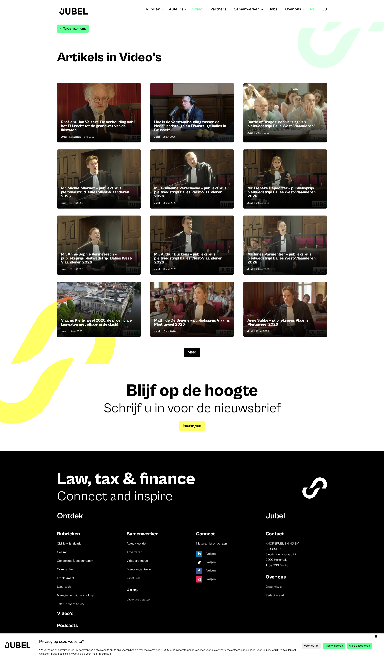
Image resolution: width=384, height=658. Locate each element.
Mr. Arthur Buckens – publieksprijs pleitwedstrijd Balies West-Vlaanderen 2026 (192, 245)
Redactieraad (275, 595)
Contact (275, 534)
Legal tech (64, 586)
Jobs (273, 10)
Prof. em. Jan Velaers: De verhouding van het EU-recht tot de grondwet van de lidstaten (99, 112)
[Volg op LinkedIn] (199, 554)
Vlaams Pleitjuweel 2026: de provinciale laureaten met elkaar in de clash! (99, 309)
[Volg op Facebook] (199, 571)
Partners (218, 10)
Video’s (65, 613)
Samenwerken (247, 10)
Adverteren (134, 552)
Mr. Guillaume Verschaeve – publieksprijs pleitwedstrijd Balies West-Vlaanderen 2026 (192, 179)
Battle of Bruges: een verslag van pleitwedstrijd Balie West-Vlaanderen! (285, 112)
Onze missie (274, 586)
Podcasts (67, 625)
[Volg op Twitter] (199, 562)
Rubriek (153, 10)
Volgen (211, 554)
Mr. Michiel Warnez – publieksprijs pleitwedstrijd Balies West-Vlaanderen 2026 (99, 179)
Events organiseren (139, 569)
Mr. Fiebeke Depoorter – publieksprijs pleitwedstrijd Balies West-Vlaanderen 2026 (285, 179)
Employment (65, 578)
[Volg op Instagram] (199, 579)
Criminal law (65, 569)
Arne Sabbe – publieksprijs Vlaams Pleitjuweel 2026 (285, 309)
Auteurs (176, 10)
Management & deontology (75, 595)
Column (62, 552)
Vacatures (133, 578)
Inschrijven (192, 425)
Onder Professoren (71, 137)
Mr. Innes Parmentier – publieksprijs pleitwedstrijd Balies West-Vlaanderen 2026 (285, 245)
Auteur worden (137, 543)
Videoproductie (137, 561)
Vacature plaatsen (139, 599)
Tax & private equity (70, 604)
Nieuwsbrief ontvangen (211, 543)
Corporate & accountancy (75, 561)
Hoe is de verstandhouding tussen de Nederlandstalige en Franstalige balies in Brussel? (192, 112)
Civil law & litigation (70, 543)
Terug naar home (74, 28)
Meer (192, 352)
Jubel (157, 137)
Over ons (293, 10)
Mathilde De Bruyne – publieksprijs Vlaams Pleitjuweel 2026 (192, 309)
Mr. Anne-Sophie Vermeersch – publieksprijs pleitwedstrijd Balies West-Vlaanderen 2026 (99, 245)
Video (197, 10)
